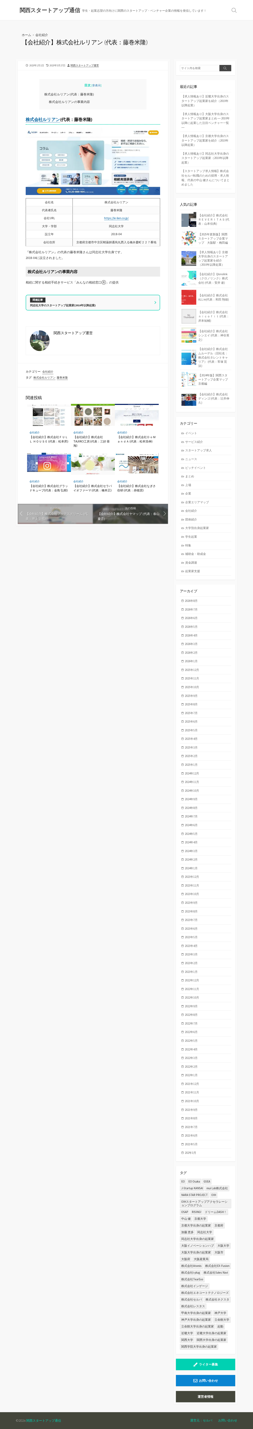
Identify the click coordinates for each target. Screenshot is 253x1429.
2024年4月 (191, 842)
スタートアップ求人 (198, 450)
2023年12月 (192, 877)
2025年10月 (192, 687)
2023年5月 (191, 937)
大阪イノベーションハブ (197, 1245)
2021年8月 (191, 1118)
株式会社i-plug (190, 1272)
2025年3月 (191, 747)
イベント (191, 433)
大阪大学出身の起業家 (196, 1252)
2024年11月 (192, 782)
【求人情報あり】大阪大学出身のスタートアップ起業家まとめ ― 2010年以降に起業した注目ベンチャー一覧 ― (205, 120)
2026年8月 (191, 601)
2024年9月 (191, 799)
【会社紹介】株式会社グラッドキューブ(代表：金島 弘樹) (48, 488)
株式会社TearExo (192, 1279)
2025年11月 (192, 678)
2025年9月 (191, 696)
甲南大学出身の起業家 (196, 1313)
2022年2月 (191, 1066)
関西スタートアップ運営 (85, 65)
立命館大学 (221, 1319)
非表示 (96, 85)
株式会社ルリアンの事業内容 (69, 102)
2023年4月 (191, 946)
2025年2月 (191, 756)
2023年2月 (191, 963)
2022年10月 (192, 997)
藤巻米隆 (62, 377)
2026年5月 (191, 627)
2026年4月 (191, 635)
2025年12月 (192, 670)
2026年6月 (191, 618)
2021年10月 (192, 1101)
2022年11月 (192, 989)
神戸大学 (220, 1313)
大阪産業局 (201, 1259)
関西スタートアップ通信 (43, 1420)
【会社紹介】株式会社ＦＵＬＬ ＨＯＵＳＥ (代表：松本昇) (48, 439)
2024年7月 (191, 816)
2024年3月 (191, 851)
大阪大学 (223, 1245)
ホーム (26, 35)
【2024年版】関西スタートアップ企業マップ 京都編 (214, 379)
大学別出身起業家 (197, 528)
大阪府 (185, 1259)
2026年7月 (191, 609)
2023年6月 (191, 928)
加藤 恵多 (187, 1232)
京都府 (218, 1225)
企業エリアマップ (197, 502)
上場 (188, 485)
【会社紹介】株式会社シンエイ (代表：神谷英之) (213, 335)
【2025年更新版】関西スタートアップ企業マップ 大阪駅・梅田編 (213, 238)
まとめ (189, 476)
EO (183, 1181)
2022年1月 (191, 1075)
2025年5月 (191, 730)
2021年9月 (191, 1110)
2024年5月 (191, 834)
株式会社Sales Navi (216, 1272)
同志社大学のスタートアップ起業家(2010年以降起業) (63, 305)
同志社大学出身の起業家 (197, 1239)
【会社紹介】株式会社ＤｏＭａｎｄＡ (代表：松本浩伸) (136, 439)
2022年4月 (191, 1049)
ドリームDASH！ (216, 1212)
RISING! (196, 1212)
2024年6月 (191, 825)
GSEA (207, 1181)
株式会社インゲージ (194, 1286)
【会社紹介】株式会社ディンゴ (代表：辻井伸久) (213, 398)
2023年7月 (191, 920)
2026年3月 (191, 644)
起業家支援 (192, 571)
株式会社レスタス (193, 1306)
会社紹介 (41, 35)
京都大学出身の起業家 (196, 1225)
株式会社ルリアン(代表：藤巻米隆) (69, 94)
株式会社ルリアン (43, 119)
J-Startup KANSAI (192, 1188)
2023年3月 (191, 954)
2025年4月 (191, 739)
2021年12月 (192, 1084)
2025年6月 (191, 721)
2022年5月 (191, 1041)
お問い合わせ (208, 1380)
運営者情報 (205, 1397)
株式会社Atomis (191, 1266)
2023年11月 (192, 885)
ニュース (191, 459)
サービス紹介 (194, 442)
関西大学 (187, 1340)
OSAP (184, 1212)
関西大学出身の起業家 (211, 1340)
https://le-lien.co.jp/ (116, 218)
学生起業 (191, 536)
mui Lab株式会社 (217, 1188)
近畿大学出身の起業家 (211, 1333)
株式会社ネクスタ (217, 1299)
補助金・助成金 (195, 554)
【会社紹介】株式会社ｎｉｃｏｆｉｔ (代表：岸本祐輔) (213, 316)
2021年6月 (191, 1135)
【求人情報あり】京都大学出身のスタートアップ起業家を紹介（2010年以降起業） (205, 140)
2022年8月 (191, 1015)
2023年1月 (191, 972)
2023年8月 (191, 911)
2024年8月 (191, 808)
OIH (213, 1195)
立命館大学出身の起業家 (197, 1326)
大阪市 (218, 1252)
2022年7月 (191, 1023)
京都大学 (200, 1219)
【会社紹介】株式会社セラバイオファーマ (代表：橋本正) (92, 488)
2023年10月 (192, 894)
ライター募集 (208, 1364)
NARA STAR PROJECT (194, 1195)
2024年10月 (192, 791)
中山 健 (186, 1219)
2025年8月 (191, 704)
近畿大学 (187, 1333)
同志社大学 (204, 1232)
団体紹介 (191, 519)
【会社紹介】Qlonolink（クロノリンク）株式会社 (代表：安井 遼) (213, 278)
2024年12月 (192, 773)
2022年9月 (191, 1006)
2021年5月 (191, 1144)
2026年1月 (191, 661)
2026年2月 (191, 653)
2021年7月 (191, 1127)
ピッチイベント (195, 468)
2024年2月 (191, 859)
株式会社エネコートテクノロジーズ (205, 1293)
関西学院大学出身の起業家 (199, 1346)
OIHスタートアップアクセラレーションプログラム (204, 1203)
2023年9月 (191, 903)
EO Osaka (194, 1181)
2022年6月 (191, 1032)
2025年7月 (191, 713)
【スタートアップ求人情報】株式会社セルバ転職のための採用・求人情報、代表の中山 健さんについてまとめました (205, 177)
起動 (220, 1326)
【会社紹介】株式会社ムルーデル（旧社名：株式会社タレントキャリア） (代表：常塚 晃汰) (213, 357)
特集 (188, 545)
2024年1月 (191, 868)
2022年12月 (192, 980)
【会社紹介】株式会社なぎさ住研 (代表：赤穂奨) (136, 488)
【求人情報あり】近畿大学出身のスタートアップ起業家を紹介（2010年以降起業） (205, 100)
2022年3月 (191, 1058)
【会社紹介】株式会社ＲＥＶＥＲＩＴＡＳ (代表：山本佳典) (213, 219)
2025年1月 (191, 765)
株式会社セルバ (191, 1299)
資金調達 (191, 562)
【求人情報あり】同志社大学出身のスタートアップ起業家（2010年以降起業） (205, 158)
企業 (188, 493)
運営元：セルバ (201, 1420)
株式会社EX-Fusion (217, 1266)
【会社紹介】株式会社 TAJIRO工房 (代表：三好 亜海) (91, 441)
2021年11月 (192, 1092)
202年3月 (190, 1153)
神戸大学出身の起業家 (196, 1319)
